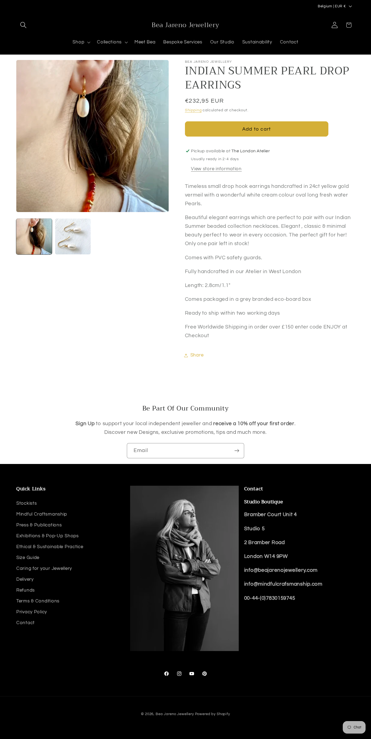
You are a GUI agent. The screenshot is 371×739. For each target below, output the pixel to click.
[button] (23, 25)
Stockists (26, 503)
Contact (25, 622)
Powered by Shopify (212, 714)
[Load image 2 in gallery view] (73, 236)
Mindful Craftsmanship (41, 513)
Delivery (25, 579)
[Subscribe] (236, 450)
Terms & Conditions (37, 600)
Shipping (193, 110)
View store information (216, 168)
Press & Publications (39, 524)
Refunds (25, 590)
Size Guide (27, 557)
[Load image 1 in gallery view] (34, 236)
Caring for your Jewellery (44, 568)
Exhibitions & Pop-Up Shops (47, 535)
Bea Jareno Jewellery (175, 714)
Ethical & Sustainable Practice (49, 546)
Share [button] (197, 355)
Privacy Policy (31, 611)
